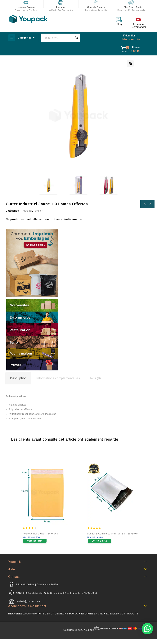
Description (18, 378)
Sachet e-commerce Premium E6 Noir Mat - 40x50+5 (150, 204)
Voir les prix (35, 540)
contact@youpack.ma (28, 601)
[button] (147, 628)
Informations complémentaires (58, 378)
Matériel (27, 210)
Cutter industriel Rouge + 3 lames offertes (145, 204)
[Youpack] (28, 19)
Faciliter (38, 210)
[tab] (18, 378)
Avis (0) (95, 378)
